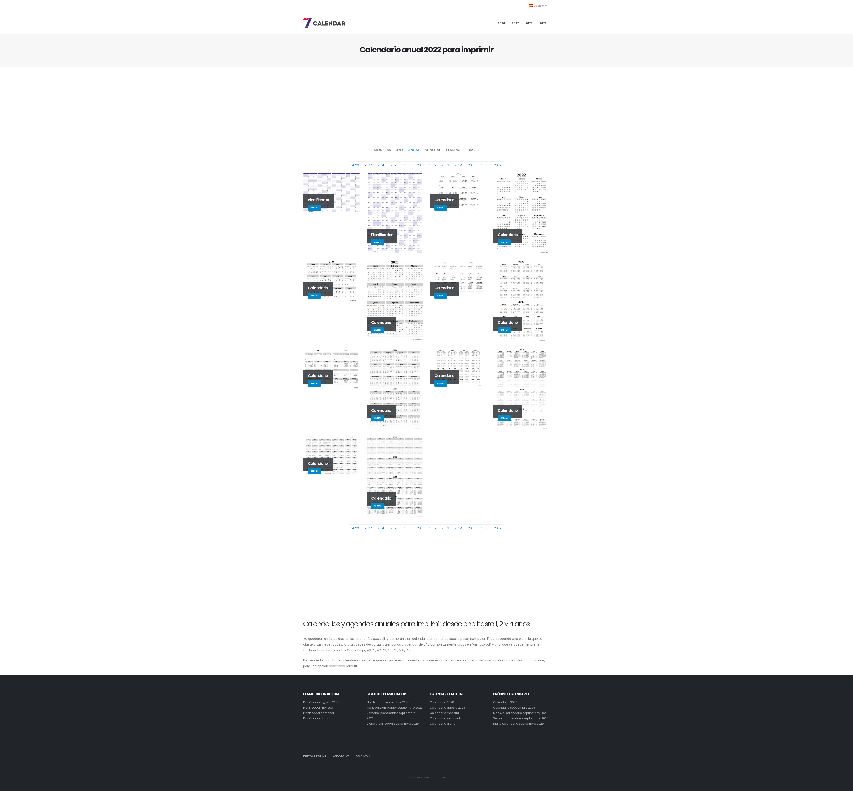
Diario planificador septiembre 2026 (393, 723)
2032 (432, 165)
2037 (498, 165)
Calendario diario (442, 723)
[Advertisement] (426, 106)
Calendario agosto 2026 (447, 707)
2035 (471, 165)
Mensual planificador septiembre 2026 (395, 707)
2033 (445, 165)
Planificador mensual (318, 707)
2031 (420, 165)
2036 (484, 165)
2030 (407, 165)
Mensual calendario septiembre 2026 (520, 713)
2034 (458, 165)
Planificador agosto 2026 (321, 702)
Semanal (454, 149)
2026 (501, 23)
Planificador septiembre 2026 (388, 702)
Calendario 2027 (505, 702)
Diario (473, 149)
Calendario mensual (445, 713)
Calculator (341, 755)
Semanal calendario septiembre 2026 (520, 718)
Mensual (433, 149)
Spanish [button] (539, 6)
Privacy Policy (314, 755)
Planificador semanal (318, 713)
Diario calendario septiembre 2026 (518, 723)
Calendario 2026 (442, 702)
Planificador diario (316, 718)
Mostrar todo (388, 149)
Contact (363, 755)
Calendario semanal (445, 718)
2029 (543, 23)
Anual (413, 149)
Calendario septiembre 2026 (514, 707)
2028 (529, 23)
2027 (515, 23)
